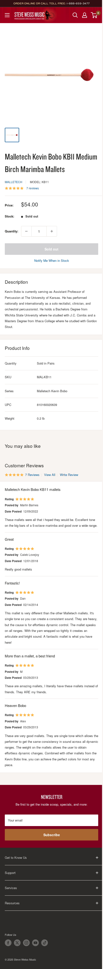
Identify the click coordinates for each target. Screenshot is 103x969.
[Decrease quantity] (26, 231)
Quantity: (11, 231)
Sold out (51, 249)
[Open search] (75, 15)
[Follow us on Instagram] (26, 942)
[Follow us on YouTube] (35, 942)
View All (49, 474)
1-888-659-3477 (78, 3)
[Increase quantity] (52, 231)
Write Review (69, 474)
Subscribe (51, 834)
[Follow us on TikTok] (44, 942)
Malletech (13, 182)
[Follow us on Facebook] (8, 942)
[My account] (84, 15)
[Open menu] (7, 15)
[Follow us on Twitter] (17, 942)
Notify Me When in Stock (51, 260)
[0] (94, 15)
